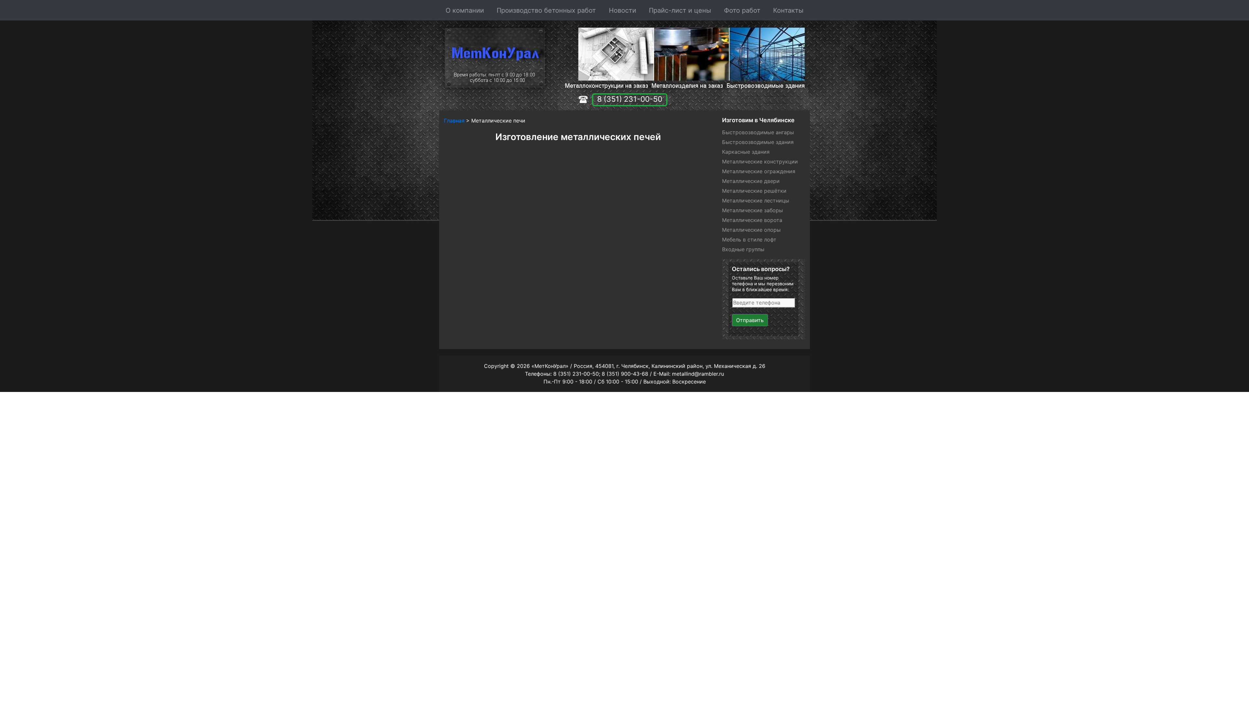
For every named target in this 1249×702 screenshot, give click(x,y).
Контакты (788, 10)
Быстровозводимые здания (758, 142)
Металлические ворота (752, 220)
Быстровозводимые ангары (758, 132)
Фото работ (742, 10)
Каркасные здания (746, 152)
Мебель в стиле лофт (749, 239)
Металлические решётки (754, 191)
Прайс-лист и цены (680, 10)
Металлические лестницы (755, 200)
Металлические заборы (752, 210)
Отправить (750, 320)
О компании (465, 10)
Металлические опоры (751, 230)
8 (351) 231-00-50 (629, 99)
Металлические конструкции (760, 161)
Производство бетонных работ (546, 10)
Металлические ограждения (758, 171)
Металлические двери (751, 181)
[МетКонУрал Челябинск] (493, 58)
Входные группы (743, 249)
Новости (622, 10)
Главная (454, 120)
